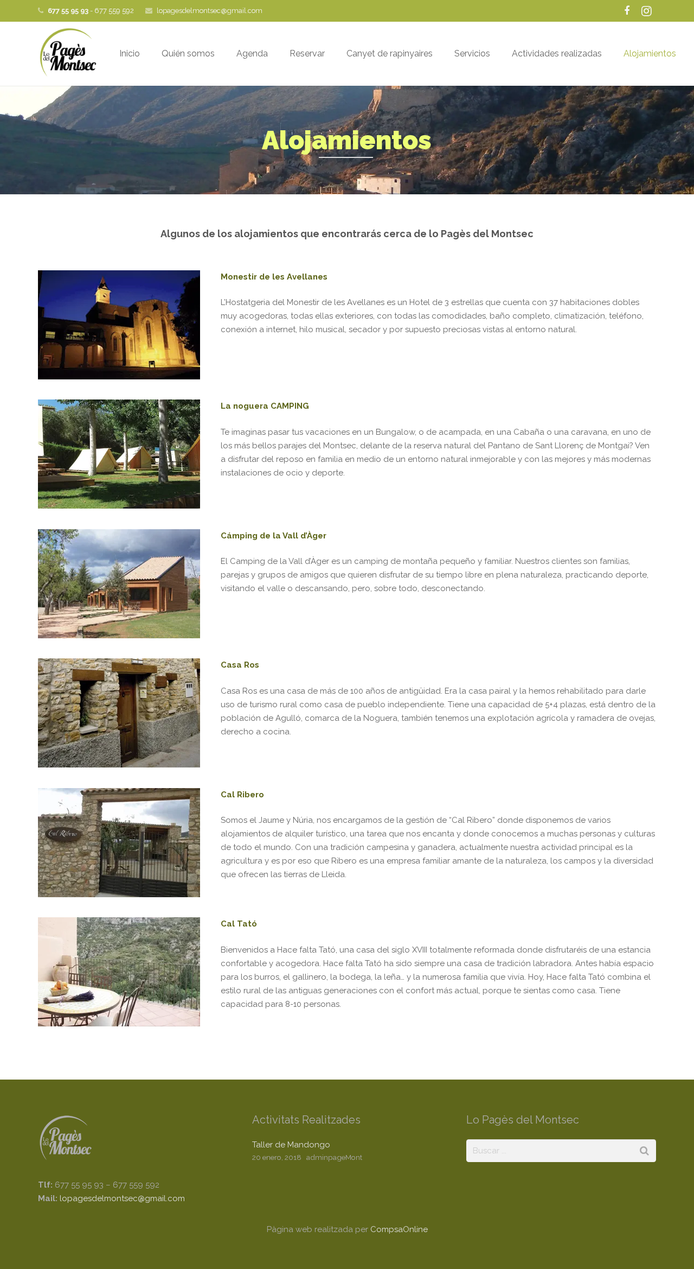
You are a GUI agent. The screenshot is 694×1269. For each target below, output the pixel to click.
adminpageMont (334, 1157)
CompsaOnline (399, 1229)
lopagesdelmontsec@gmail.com (209, 11)
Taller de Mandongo (291, 1145)
